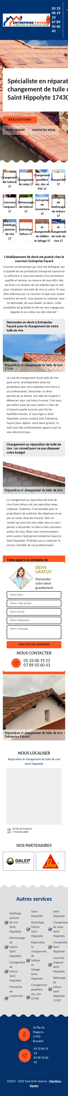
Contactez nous (43, 130)
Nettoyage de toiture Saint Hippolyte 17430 (58, 989)
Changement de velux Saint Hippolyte (58, 929)
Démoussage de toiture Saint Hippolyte (14, 947)
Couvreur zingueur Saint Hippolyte (58, 965)
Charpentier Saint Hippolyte (58, 947)
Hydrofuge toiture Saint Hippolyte (36, 929)
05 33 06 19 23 (56, 13)
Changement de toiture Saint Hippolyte (14, 971)
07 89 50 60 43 (56, 26)
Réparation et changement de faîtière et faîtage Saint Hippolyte (36, 960)
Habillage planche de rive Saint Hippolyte (14, 922)
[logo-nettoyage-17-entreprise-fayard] (20, 20)
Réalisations (19, 119)
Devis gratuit (15, 130)
